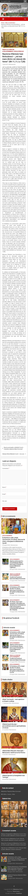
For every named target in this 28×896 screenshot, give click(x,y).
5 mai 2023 (5, 754)
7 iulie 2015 (5, 64)
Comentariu (5, 468)
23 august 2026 (13, 595)
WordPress (19, 893)
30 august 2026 (6, 545)
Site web (4, 501)
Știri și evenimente (8, 516)
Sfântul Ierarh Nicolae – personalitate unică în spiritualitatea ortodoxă (14, 726)
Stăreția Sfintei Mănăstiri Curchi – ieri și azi (13, 454)
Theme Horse (16, 891)
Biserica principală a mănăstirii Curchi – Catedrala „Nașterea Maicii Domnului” (14, 448)
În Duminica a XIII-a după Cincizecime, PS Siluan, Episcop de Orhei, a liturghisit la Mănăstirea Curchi (17, 635)
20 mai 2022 (5, 779)
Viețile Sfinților (19, 51)
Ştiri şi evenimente (7, 51)
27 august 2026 (13, 580)
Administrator (12, 64)
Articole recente (9, 628)
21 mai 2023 (5, 729)
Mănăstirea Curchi (17, 889)
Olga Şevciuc (4, 848)
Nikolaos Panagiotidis (6, 834)
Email (4, 494)
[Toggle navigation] (3, 19)
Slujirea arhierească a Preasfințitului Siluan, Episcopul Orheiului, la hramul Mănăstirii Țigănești (16, 564)
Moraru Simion (5, 838)
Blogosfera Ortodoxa (6, 843)
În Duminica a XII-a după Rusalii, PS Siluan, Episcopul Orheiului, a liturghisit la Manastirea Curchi (17, 590)
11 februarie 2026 (6, 703)
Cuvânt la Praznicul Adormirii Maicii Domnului (17, 577)
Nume (4, 487)
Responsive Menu (25, 1)
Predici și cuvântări (8, 49)
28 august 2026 (13, 569)
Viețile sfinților (7, 679)
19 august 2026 (13, 611)
